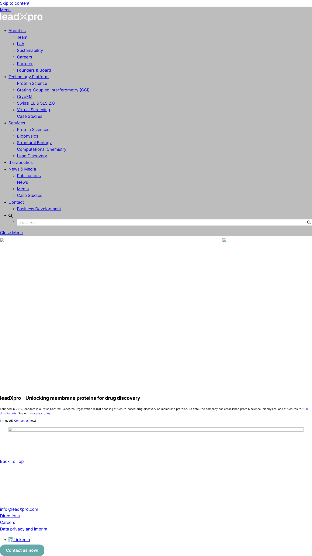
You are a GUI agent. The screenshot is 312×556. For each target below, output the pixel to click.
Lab (20, 43)
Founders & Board (34, 70)
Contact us (21, 420)
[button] (10, 215)
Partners (25, 63)
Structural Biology (34, 142)
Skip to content (15, 3)
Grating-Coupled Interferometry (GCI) (53, 89)
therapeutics (20, 162)
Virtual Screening (33, 109)
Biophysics (27, 136)
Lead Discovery (32, 155)
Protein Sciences (33, 129)
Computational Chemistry (41, 149)
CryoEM (24, 96)
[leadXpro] (21, 20)
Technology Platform (28, 76)
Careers (24, 57)
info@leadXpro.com (19, 509)
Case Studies (29, 116)
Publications (29, 175)
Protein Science (32, 83)
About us (17, 30)
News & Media (22, 169)
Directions (10, 515)
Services (16, 122)
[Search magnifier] (309, 222)
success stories (40, 413)
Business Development (39, 208)
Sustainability (30, 50)
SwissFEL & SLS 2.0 (36, 103)
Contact (16, 202)
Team (22, 37)
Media (23, 188)
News (22, 182)
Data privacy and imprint (24, 529)
